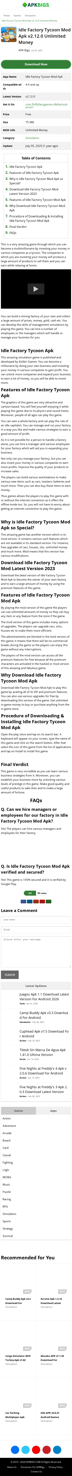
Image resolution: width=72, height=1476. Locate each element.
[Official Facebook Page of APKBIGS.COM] (15, 1450)
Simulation (30, 15)
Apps (53, 1110)
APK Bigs (24, 50)
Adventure (9, 1126)
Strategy (8, 1228)
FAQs (12, 233)
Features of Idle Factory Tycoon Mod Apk (37, 200)
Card (5, 1148)
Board (6, 1140)
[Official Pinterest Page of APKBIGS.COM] (46, 1450)
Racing (7, 1199)
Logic (6, 1170)
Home (7, 15)
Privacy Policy (56, 1467)
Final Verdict (18, 227)
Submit (10, 975)
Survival (8, 1236)
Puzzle (7, 1192)
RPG (5, 1206)
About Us (12, 1467)
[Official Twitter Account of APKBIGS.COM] (25, 1450)
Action (7, 1118)
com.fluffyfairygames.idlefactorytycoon (46, 105)
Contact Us (36, 1471)
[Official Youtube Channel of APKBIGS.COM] (36, 1450)
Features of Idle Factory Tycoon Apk (34, 173)
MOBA (7, 1177)
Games (17, 15)
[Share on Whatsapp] (48, 901)
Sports (7, 1221)
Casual (7, 1155)
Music (6, 1184)
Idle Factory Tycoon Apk (25, 167)
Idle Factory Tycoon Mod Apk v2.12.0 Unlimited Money (29, 20)
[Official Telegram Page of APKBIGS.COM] (57, 1450)
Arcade (7, 1133)
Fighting (8, 1162)
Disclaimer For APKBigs (33, 1467)
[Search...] (58, 3)
